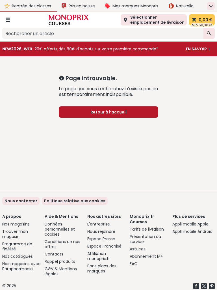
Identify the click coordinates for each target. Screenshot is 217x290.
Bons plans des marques (101, 268)
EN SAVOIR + (198, 48)
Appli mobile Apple (190, 224)
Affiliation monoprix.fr (98, 256)
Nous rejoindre (101, 231)
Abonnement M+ (146, 256)
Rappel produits (60, 261)
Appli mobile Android (192, 231)
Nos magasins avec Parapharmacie (21, 266)
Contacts (54, 254)
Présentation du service (145, 239)
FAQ (134, 264)
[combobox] (103, 33)
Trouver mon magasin (15, 234)
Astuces (138, 249)
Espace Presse (101, 239)
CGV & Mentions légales (61, 271)
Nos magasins (16, 224)
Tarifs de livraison (147, 229)
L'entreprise (98, 224)
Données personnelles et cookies (60, 229)
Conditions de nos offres (62, 244)
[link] (75, 201)
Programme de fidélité (17, 246)
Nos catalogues (17, 256)
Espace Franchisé (104, 246)
